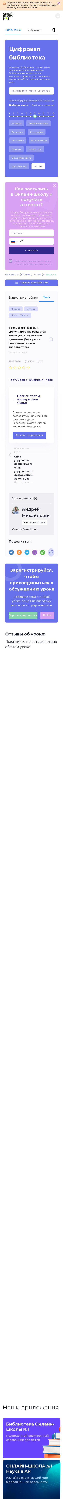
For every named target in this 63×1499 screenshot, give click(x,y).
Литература (35, 149)
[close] (54, 185)
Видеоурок (16, 297)
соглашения (44, 261)
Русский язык (19, 166)
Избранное (35, 30)
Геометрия (18, 140)
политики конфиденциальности (34, 264)
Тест (46, 297)
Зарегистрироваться (29, 435)
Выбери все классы (43, 105)
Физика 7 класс (20, 315)
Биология (17, 132)
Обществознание (21, 157)
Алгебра (16, 123)
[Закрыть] (58, 3)
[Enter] (54, 30)
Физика (38, 166)
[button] (14, 241)
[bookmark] (51, 340)
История (16, 149)
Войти (47, 615)
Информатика (39, 140)
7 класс (31, 309)
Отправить (31, 250)
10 (48, 113)
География (36, 132)
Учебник (31, 297)
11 (53, 113)
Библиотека (13, 30)
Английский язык (38, 123)
